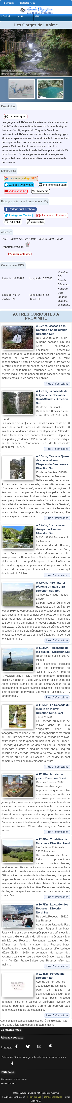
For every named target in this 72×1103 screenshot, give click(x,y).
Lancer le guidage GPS (23, 178)
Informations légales (53, 1097)
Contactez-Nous (27, 3)
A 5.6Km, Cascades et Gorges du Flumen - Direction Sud (50, 529)
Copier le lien (37, 222)
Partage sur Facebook (22, 209)
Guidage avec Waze (21, 184)
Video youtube (17, 191)
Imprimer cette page (55, 184)
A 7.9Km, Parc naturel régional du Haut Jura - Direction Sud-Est (51, 586)
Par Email (15, 221)
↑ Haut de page (34, 1097)
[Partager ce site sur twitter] (28, 1046)
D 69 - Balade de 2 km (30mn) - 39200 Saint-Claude (32, 239)
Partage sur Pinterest (54, 215)
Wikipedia (42, 191)
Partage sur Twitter (20, 215)
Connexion (9, 3)
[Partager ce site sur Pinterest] (51, 1046)
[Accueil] (36, 10)
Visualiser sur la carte (19, 254)
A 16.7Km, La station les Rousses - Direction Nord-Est (52, 908)
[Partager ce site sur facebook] (16, 1046)
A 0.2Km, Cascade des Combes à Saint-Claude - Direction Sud (52, 330)
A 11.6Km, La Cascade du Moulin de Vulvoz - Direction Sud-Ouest (52, 709)
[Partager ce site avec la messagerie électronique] (39, 1046)
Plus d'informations (57, 383)
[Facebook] (12, 1063)
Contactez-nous (11, 1029)
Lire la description (17, 116)
